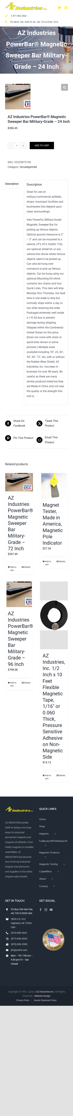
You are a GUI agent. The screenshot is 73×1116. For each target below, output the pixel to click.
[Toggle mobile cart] (59, 8)
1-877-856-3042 (18, 16)
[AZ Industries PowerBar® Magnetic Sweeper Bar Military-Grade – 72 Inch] (19, 482)
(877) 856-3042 (19, 938)
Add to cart (42, 145)
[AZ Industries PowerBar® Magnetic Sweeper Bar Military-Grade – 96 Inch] (19, 594)
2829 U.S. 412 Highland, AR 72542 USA (21, 923)
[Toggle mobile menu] (66, 8)
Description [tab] (12, 183)
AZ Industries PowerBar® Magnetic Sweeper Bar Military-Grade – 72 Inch (20, 523)
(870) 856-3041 (19, 932)
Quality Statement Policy (45, 1000)
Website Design (42, 996)
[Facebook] (40, 909)
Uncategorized (28, 167)
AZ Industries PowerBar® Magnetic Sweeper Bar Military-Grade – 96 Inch (20, 639)
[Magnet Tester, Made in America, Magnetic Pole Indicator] (54, 486)
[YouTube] (51, 909)
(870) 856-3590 (19, 944)
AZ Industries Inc (45, 991)
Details (27, 567)
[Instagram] (45, 909)
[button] (64, 87)
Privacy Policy (22, 1000)
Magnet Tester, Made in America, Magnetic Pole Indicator (53, 524)
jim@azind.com (19, 950)
